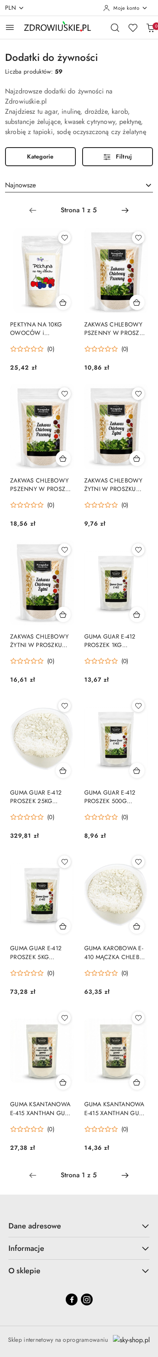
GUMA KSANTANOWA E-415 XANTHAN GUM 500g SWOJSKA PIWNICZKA (114, 1108)
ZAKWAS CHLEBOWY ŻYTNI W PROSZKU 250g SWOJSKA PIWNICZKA (113, 484)
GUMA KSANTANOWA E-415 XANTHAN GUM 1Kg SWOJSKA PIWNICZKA (40, 1108)
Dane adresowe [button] (34, 1225)
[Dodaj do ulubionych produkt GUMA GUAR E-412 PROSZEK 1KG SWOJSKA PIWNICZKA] (138, 549)
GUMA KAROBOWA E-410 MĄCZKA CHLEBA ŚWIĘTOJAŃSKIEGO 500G (114, 952)
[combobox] (79, 185)
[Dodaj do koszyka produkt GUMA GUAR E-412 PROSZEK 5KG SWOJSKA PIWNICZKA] (63, 926)
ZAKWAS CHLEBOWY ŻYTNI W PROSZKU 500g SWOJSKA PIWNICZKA (39, 640)
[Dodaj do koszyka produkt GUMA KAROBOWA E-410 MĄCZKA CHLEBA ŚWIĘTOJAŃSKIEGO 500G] (137, 926)
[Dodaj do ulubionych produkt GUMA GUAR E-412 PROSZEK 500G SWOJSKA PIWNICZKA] (138, 705)
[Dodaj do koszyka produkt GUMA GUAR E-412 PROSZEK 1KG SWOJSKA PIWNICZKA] (137, 614)
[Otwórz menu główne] (10, 27)
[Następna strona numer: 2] (125, 210)
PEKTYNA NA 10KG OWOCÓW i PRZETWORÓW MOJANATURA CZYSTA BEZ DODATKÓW (40, 328)
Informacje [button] (26, 1248)
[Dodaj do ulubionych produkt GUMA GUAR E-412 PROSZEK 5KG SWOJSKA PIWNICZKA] (64, 861)
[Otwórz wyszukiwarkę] (115, 27)
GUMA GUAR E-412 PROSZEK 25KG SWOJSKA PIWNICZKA (40, 796)
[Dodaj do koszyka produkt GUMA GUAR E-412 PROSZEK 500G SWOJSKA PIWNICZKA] (137, 770)
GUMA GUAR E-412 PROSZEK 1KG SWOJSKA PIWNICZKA (114, 640)
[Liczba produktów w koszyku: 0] (150, 27)
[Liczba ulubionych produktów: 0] (132, 27)
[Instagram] (87, 1299)
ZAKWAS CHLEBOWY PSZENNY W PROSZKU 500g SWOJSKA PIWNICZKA (41, 484)
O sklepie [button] (24, 1270)
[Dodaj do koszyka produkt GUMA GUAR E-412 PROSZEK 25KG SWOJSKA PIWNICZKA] (63, 770)
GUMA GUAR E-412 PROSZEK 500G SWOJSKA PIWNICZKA (114, 796)
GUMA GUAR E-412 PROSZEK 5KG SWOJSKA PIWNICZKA (40, 952)
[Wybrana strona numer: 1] (78, 210)
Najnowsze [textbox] (20, 185)
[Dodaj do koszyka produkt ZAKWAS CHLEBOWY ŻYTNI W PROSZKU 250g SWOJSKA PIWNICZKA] (137, 458)
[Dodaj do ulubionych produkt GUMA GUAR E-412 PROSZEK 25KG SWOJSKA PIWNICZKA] (64, 705)
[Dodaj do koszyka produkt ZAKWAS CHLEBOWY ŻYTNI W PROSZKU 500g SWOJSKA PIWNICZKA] (63, 614)
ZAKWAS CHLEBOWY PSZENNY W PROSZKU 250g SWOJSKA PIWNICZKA (115, 328)
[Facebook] (72, 1299)
